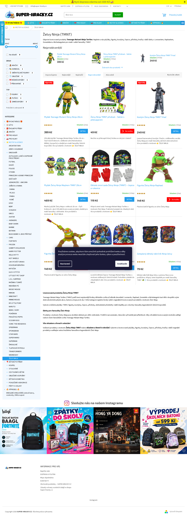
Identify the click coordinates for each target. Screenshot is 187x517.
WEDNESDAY (13, 355)
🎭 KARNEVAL (16, 69)
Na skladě (14, 54)
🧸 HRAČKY (15, 65)
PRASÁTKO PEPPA (16, 317)
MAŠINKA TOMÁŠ (15, 282)
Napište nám (65, 6)
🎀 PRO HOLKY (12, 135)
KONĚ (12, 199)
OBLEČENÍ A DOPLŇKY (17, 375)
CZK (168, 6)
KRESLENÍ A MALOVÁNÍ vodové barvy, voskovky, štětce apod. (20, 394)
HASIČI (11, 165)
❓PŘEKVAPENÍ (16, 83)
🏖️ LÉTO (9, 125)
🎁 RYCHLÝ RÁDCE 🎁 (14, 121)
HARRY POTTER (15, 251)
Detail (83, 131)
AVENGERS (13, 220)
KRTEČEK (12, 268)
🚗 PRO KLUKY (11, 139)
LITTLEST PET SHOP (16, 275)
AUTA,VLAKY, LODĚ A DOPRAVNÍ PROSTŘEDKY (20, 157)
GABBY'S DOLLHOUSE (17, 248)
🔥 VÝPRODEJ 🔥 (12, 389)
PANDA (12, 196)
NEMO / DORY (14, 310)
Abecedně (110, 75)
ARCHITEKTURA (15, 146)
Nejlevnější (66, 75)
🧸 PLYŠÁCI (15, 98)
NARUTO (12, 306)
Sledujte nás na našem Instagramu (97, 403)
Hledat (118, 15)
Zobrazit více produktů (111, 67)
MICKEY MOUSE (14, 289)
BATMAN (12, 231)
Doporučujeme (51, 75)
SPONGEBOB (14, 331)
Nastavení (65, 263)
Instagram (93, 500)
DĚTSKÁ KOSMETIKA (16, 379)
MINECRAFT (13, 296)
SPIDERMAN (13, 327)
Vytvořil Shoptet (176, 511)
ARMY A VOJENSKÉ (16, 149)
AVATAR (12, 217)
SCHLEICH (12, 210)
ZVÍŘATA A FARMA (15, 186)
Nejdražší (79, 75)
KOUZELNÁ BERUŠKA (16, 265)
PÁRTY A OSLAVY (15, 386)
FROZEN (12, 244)
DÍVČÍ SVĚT (13, 179)
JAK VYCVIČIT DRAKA (16, 262)
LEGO (11, 203)
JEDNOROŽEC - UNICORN (18, 182)
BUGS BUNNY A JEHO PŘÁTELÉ (20, 234)
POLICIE (12, 168)
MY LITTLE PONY (15, 303)
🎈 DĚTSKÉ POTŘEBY (14, 362)
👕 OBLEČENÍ (15, 76)
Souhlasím (122, 263)
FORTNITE (13, 241)
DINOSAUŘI (13, 152)
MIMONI (12, 293)
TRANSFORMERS (15, 351)
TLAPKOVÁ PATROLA (17, 348)
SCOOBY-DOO (14, 320)
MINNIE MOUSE (14, 299)
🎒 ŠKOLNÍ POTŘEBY (14, 128)
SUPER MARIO (14, 337)
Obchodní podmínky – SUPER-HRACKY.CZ (55, 484)
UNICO (11, 213)
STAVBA (12, 172)
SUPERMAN (13, 341)
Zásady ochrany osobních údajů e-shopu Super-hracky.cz (55, 488)
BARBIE (11, 227)
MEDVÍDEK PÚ (14, 286)
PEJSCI (12, 193)
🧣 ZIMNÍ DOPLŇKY (18, 101)
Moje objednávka (101, 6)
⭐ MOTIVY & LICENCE (14, 142)
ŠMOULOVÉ (13, 344)
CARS (11, 237)
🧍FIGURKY (15, 94)
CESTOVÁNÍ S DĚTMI (16, 372)
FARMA (12, 189)
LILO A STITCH (14, 272)
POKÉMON (13, 313)
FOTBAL (12, 161)
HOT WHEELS (14, 258)
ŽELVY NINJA (13, 358)
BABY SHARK (13, 224)
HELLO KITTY (14, 255)
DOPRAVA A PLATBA (82, 6)
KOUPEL (12, 365)
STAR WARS (13, 334)
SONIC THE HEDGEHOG (17, 324)
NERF (11, 206)
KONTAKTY (117, 6)
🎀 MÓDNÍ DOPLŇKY (18, 80)
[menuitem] (13, 23)
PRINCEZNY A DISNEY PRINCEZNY (21, 175)
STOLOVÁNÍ (13, 368)
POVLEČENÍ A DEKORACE (18, 382)
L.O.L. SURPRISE (15, 279)
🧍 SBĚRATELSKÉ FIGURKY (21, 72)
